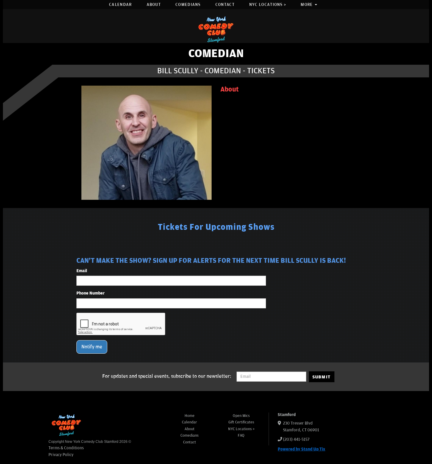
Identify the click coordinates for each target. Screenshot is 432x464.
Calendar (120, 4)
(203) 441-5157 (296, 439)
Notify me (91, 347)
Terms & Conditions (66, 447)
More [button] (307, 4)
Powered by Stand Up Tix (301, 449)
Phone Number (90, 293)
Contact (225, 4)
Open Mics (241, 415)
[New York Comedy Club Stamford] (216, 29)
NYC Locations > (267, 4)
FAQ (241, 435)
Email (81, 270)
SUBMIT (321, 377)
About (154, 4)
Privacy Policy (60, 454)
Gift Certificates (241, 422)
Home (190, 415)
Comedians (188, 4)
